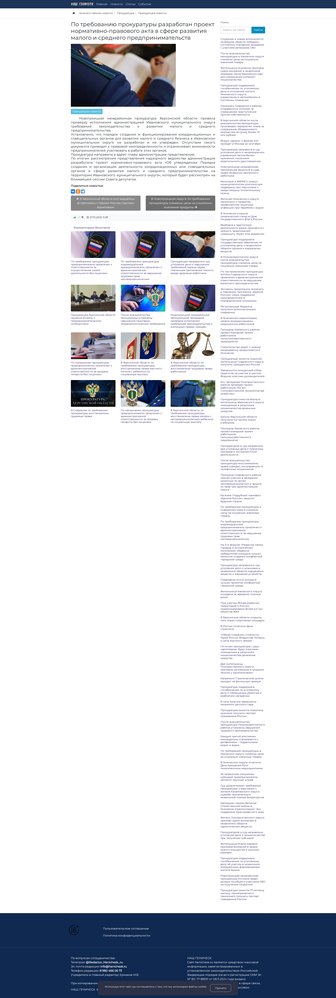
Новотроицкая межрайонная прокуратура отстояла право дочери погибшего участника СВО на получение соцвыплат (242, 880)
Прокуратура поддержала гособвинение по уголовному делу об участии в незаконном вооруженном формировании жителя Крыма (240, 864)
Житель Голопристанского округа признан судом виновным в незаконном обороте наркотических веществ (242, 822)
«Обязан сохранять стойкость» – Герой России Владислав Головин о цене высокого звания (242, 637)
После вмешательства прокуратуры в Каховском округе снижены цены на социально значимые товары (242, 58)
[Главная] (73, 13)
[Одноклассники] (78, 191)
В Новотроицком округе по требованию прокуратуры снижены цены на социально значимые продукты (180, 203)
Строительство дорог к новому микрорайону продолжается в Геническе (240, 350)
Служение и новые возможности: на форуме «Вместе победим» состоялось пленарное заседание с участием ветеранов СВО (242, 43)
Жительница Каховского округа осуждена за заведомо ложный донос (241, 594)
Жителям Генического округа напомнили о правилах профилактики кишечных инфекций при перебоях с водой (242, 203)
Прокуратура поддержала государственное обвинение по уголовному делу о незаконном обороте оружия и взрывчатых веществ (241, 245)
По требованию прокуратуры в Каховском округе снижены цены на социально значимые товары (242, 753)
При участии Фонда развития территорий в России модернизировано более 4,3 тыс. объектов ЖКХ (241, 607)
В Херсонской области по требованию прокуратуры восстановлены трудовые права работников (191, 367)
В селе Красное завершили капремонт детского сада (238, 703)
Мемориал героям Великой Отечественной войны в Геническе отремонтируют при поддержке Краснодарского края (242, 807)
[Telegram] (83, 191)
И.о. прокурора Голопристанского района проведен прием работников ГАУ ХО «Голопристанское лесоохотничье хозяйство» (242, 387)
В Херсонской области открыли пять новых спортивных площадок (242, 619)
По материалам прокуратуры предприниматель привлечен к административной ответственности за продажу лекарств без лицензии (91, 368)
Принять (220, 988)
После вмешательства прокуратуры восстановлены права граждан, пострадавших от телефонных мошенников (241, 465)
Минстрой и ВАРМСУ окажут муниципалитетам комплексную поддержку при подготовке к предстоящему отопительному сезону (241, 187)
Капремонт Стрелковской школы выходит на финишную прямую (242, 680)
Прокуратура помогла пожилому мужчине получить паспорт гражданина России (241, 713)
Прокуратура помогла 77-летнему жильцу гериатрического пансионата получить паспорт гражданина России (242, 895)
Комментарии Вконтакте (92, 227)
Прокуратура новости (86, 111)
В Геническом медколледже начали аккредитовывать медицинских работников (238, 321)
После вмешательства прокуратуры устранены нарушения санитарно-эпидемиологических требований (143, 319)
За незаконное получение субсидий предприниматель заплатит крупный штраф (239, 777)
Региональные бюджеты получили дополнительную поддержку (238, 309)
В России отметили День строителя (236, 628)
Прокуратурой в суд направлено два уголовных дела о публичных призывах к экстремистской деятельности (241, 450)
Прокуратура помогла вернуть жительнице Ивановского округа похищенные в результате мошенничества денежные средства (242, 405)
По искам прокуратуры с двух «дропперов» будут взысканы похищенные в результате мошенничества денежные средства (239, 652)
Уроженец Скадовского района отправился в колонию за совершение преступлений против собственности (240, 110)
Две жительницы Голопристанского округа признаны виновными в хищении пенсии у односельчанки (242, 668)
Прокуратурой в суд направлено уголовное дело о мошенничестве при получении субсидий (242, 835)
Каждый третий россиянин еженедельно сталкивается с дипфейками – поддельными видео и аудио (239, 741)
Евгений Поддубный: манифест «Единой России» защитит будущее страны (240, 498)
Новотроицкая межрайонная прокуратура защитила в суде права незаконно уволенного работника (239, 171)
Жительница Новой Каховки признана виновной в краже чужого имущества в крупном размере (239, 848)
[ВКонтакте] (73, 191)
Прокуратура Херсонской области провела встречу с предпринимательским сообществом (93, 319)
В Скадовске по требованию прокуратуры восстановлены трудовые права (90, 413)
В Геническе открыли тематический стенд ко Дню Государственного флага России (241, 216)
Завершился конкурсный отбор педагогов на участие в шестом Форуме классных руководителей (242, 373)
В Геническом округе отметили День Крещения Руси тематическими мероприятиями (241, 765)
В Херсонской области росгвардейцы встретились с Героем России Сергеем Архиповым (106, 203)
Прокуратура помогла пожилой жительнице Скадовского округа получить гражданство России (241, 361)
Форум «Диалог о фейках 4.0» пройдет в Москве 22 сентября (240, 142)
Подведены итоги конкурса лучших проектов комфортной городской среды (240, 582)
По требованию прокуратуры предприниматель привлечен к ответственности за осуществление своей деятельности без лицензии (91, 267)
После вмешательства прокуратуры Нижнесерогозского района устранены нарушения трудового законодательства (242, 726)
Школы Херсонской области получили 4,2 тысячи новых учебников (238, 419)
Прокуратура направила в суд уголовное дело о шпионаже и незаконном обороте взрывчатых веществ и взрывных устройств (241, 570)
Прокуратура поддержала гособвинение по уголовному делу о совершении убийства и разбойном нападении (241, 691)
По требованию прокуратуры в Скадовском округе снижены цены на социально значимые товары (240, 511)
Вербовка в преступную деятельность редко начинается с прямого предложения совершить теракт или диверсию (242, 229)
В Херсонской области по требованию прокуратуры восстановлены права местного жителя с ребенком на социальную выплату (141, 368)
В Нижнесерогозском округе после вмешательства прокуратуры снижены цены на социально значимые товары (240, 261)
